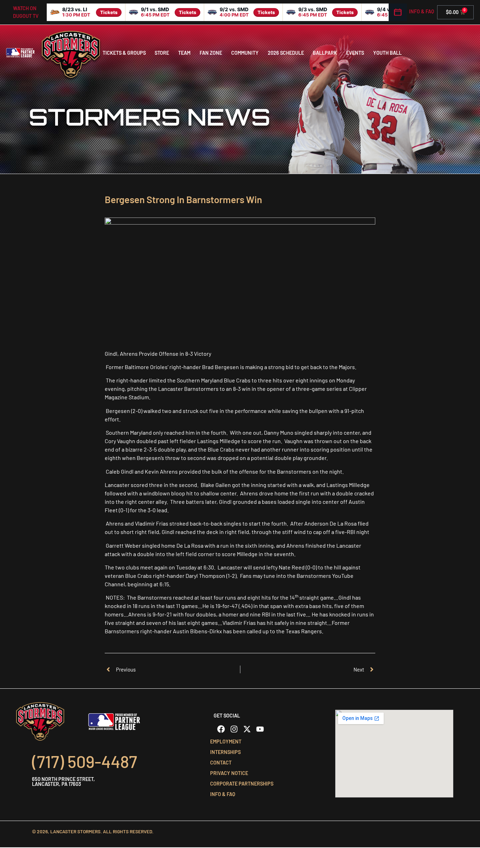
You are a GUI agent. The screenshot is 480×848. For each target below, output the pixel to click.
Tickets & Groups (124, 53)
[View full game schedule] (398, 12)
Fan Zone (211, 53)
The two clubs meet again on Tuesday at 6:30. (160, 567)
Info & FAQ (421, 11)
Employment (225, 741)
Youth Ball (387, 53)
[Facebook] (221, 729)
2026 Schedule (286, 53)
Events (355, 53)
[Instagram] (234, 729)
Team (184, 53)
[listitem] (86, 12)
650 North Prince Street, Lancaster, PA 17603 (63, 781)
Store (162, 53)
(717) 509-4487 (84, 761)
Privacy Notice (229, 773)
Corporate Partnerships (241, 784)
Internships (225, 752)
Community (245, 53)
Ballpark (325, 53)
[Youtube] (260, 729)
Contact (221, 763)
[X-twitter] (247, 729)
